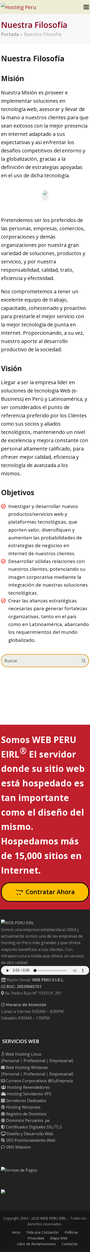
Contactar (70, 1243)
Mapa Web (59, 1238)
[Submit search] (84, 660)
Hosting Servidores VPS (28, 1094)
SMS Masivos (18, 1147)
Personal (10, 1060)
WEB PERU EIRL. (53, 1218)
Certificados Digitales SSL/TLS (33, 1127)
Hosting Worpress (22, 1107)
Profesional (34, 1060)
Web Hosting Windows (26, 1067)
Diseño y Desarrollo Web (29, 1133)
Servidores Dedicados (25, 1100)
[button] (86, 7)
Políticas (71, 1232)
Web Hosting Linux (22, 1054)
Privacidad (36, 1238)
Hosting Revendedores (28, 1087)
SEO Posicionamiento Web (30, 1140)
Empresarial (61, 1060)
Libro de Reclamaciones (36, 1243)
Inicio (16, 1232)
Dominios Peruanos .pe (27, 1120)
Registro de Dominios (25, 1114)
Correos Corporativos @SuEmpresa (39, 1081)
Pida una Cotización (42, 1232)
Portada (10, 34)
